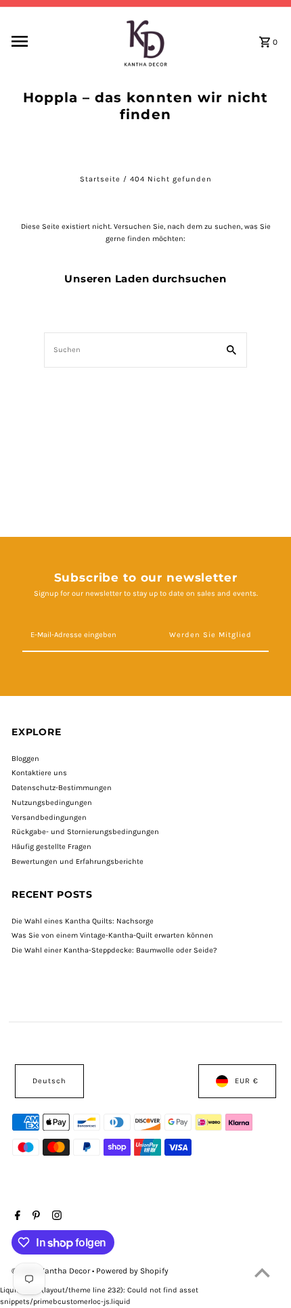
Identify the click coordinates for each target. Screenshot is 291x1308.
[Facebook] (16, 1216)
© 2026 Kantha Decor (52, 1271)
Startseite (100, 179)
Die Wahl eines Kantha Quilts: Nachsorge (83, 921)
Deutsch (49, 1080)
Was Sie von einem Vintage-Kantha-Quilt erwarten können (112, 935)
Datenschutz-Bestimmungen (62, 787)
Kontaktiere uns (39, 772)
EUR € (247, 1080)
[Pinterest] (34, 1216)
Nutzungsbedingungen (52, 802)
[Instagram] (55, 1216)
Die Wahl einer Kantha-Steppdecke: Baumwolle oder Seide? (114, 950)
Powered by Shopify (132, 1271)
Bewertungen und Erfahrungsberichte (77, 861)
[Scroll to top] (262, 1272)
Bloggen (25, 758)
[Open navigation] (61, 41)
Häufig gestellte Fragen (51, 846)
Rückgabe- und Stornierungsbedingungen (85, 831)
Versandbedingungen (49, 817)
